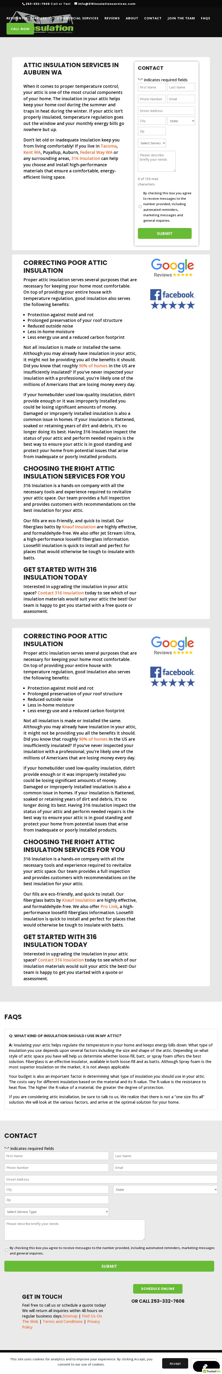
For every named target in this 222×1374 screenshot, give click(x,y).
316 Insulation (85, 158)
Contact (153, 18)
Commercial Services (78, 18)
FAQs (205, 18)
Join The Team (181, 18)
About (132, 18)
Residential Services (27, 18)
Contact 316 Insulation (61, 593)
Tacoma (109, 146)
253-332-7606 (38, 4)
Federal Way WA (96, 152)
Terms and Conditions (63, 1321)
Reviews (112, 18)
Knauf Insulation (79, 527)
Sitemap (70, 1316)
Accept (175, 1363)
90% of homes (93, 366)
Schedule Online (158, 1288)
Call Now (20, 29)
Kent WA (32, 152)
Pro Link (109, 906)
